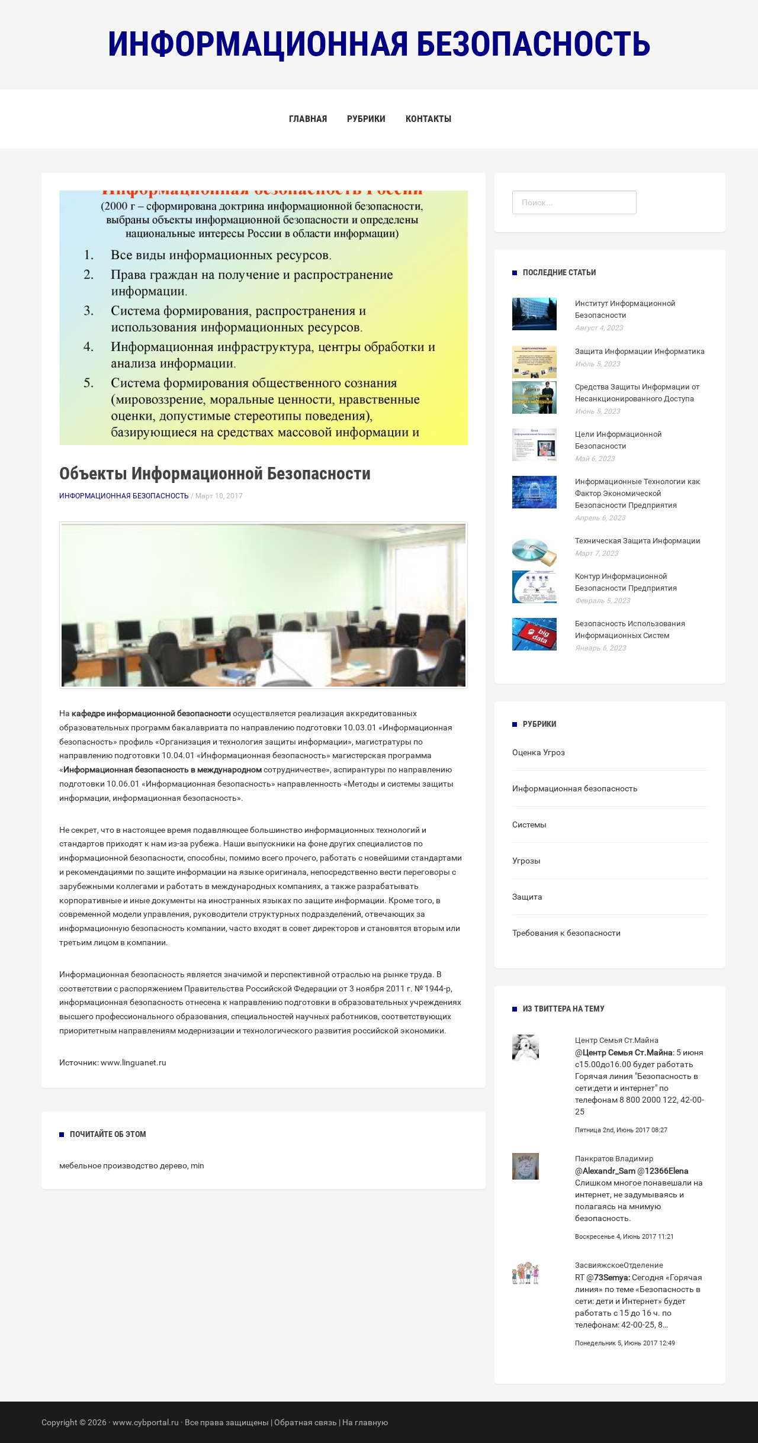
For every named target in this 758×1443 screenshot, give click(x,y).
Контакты (428, 118)
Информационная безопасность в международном (162, 769)
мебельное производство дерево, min (131, 1165)
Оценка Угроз (538, 752)
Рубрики (366, 118)
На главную (365, 1422)
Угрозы (526, 860)
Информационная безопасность (124, 496)
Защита (527, 896)
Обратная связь (305, 1422)
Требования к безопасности (566, 933)
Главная (308, 118)
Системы (529, 824)
